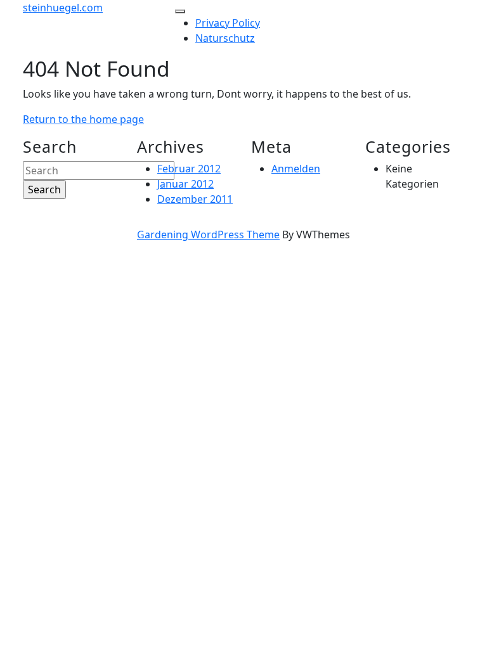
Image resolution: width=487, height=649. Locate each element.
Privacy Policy (227, 23)
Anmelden (295, 169)
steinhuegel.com (63, 8)
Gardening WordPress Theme (208, 234)
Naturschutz (225, 38)
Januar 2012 (185, 184)
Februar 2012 (189, 169)
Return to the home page (83, 119)
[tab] (180, 11)
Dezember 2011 (195, 199)
